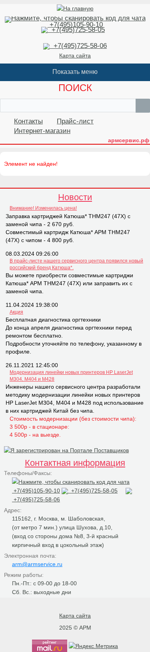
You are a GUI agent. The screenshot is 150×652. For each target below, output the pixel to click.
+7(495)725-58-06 (78, 46)
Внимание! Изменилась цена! (43, 208)
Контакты (28, 121)
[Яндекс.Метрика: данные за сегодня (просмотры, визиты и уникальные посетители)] (93, 646)
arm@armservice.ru (37, 564)
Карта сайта (75, 55)
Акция (16, 312)
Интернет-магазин (42, 131)
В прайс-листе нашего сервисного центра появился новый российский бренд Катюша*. (76, 264)
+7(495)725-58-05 (76, 30)
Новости (75, 197)
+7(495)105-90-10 (75, 24)
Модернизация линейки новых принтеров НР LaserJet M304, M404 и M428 (71, 376)
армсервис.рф (128, 140)
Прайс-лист (75, 121)
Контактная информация (75, 463)
